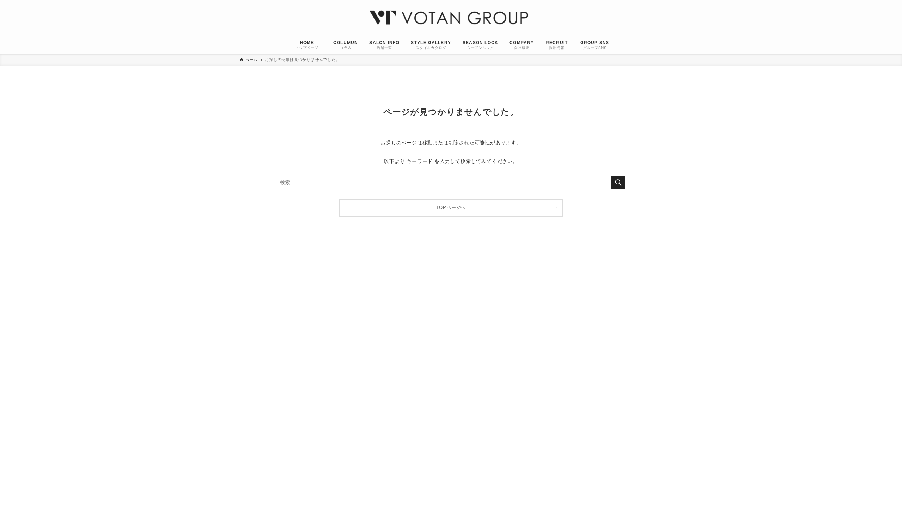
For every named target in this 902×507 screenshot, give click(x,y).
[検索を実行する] (618, 182)
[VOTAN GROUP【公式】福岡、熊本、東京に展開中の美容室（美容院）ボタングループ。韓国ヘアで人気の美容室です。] (451, 18)
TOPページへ (451, 207)
